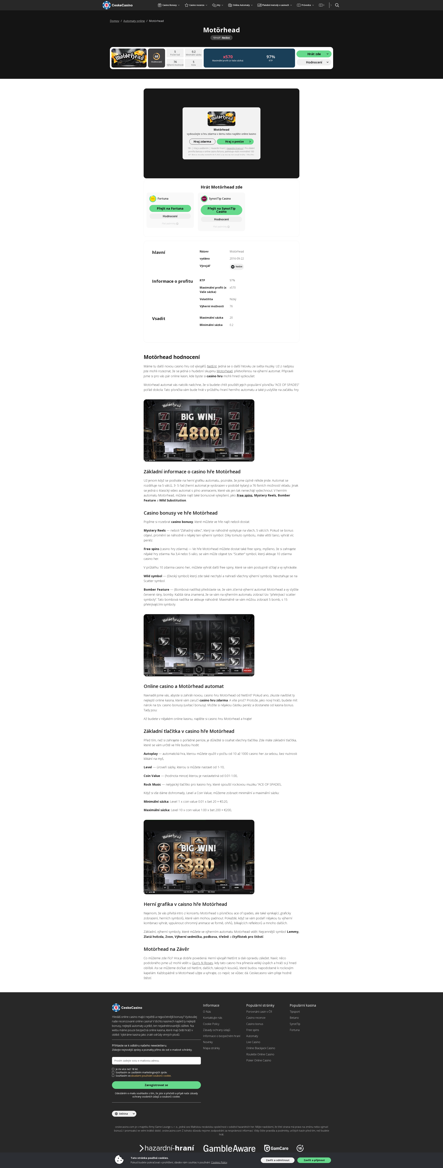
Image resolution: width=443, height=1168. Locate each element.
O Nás (207, 1012)
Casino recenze (255, 1018)
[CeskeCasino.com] (121, 5)
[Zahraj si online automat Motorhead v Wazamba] (221, 645)
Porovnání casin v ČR (259, 1012)
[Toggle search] (337, 5)
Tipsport (295, 1012)
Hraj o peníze (234, 141)
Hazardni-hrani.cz (235, 148)
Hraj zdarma (202, 141)
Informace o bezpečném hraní (221, 1036)
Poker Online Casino (258, 1060)
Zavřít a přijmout (314, 1160)
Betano (294, 1018)
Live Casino (253, 1042)
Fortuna (295, 1030)
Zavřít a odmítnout (278, 1160)
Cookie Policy (211, 1024)
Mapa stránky (211, 1048)
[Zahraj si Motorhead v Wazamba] (221, 430)
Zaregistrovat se (156, 1085)
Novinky (208, 1042)
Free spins (244, 495)
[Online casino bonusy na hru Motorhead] (221, 857)
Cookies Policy (219, 1162)
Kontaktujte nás (212, 1018)
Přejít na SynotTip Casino (221, 210)
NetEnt (226, 37)
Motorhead (225, 371)
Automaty (252, 1036)
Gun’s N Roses (202, 963)
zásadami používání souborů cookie (150, 1076)
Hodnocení (170, 216)
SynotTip (295, 1024)
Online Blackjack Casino (260, 1048)
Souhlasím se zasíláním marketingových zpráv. (141, 1072)
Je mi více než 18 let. (127, 1069)
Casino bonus (254, 1024)
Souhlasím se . (143, 1076)
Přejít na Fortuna (170, 208)
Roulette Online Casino (260, 1054)
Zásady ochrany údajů (216, 1030)
